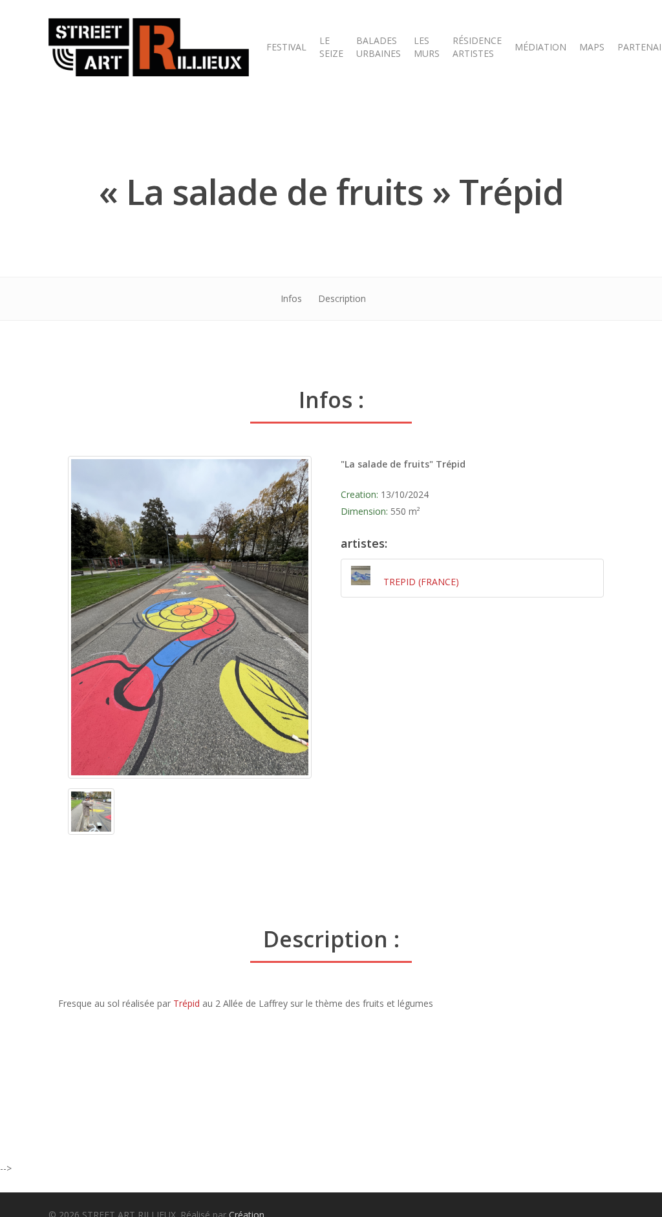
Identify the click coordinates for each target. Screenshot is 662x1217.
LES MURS (427, 46)
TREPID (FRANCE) (421, 582)
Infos (291, 298)
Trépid (186, 1003)
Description (342, 298)
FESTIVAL (286, 47)
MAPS (591, 47)
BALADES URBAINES (378, 46)
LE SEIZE (331, 46)
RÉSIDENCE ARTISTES (477, 46)
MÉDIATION (540, 47)
